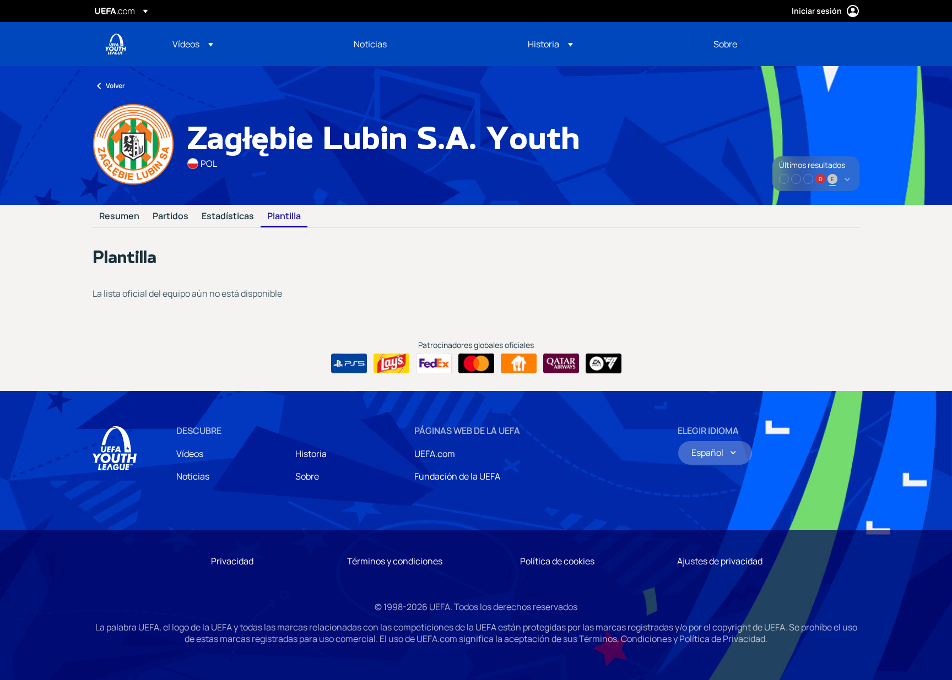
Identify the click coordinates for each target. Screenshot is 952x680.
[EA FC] (603, 363)
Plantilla (284, 216)
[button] (192, 44)
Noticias (192, 476)
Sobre (307, 476)
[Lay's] (391, 363)
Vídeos (189, 454)
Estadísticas (228, 216)
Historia (311, 454)
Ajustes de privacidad (719, 561)
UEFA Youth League (116, 44)
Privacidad (232, 561)
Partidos (170, 216)
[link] (370, 44)
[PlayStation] (349, 363)
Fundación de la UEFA (457, 476)
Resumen (119, 216)
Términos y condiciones (394, 561)
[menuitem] (249, 44)
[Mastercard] (476, 363)
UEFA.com (434, 454)
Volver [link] (115, 85)
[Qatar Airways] (561, 363)
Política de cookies (557, 561)
